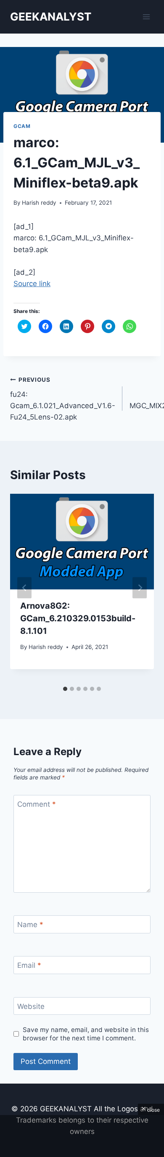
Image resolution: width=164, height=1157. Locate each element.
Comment (36, 804)
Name (30, 924)
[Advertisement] (82, 1136)
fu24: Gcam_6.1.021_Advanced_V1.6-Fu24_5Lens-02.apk (62, 398)
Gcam (21, 126)
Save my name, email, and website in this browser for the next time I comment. (86, 1034)
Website (31, 1006)
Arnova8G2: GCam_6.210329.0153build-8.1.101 (77, 618)
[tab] (65, 689)
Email (29, 965)
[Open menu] (146, 16)
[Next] (139, 587)
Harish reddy (39, 202)
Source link (31, 283)
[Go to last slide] (24, 587)
